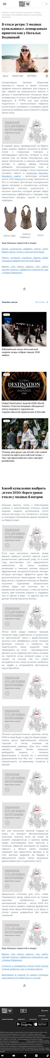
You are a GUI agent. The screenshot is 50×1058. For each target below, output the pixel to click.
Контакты (41, 1015)
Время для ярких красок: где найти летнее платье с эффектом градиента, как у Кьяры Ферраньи (25, 269)
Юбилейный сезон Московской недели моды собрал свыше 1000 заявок (21, 352)
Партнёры (44, 1019)
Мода (18, 12)
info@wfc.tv (22, 1041)
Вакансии (33, 1019)
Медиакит (21, 1019)
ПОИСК (45, 1010)
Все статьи (40, 302)
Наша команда (7, 1019)
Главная (5, 12)
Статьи (12, 12)
